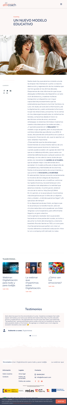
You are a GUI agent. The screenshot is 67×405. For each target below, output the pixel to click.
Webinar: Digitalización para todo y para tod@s (10, 281)
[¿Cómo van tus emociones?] (56, 263)
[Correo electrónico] (7, 93)
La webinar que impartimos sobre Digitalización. (33, 282)
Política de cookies (18, 403)
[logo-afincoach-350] (9, 3)
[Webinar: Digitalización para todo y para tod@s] (11, 263)
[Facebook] (4, 91)
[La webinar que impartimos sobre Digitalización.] (34, 263)
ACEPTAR (61, 401)
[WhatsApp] (4, 93)
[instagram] (38, 381)
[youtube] (41, 381)
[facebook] (35, 381)
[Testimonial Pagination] (30, 335)
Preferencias (27, 403)
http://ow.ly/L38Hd (51, 190)
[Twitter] (7, 91)
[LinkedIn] (10, 91)
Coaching (16, 16)
